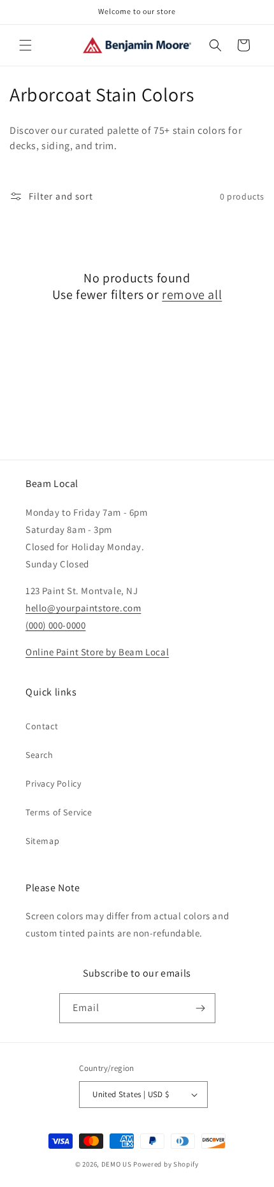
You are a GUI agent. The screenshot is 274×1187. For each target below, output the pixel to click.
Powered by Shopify (166, 1164)
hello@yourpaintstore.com (83, 608)
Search (39, 755)
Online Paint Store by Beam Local (97, 652)
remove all (192, 294)
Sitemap (42, 841)
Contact (41, 726)
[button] (25, 45)
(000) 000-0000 (55, 625)
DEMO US (116, 1164)
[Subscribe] (201, 1008)
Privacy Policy (53, 783)
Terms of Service (58, 812)
